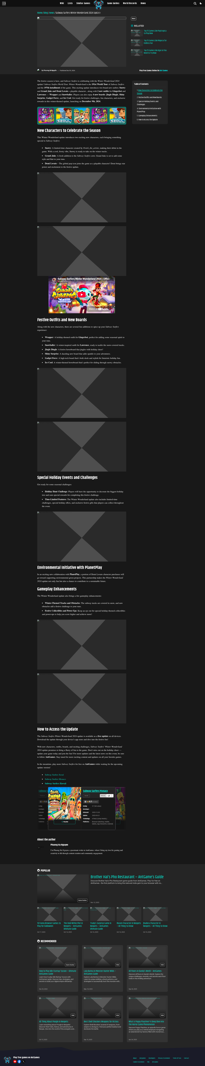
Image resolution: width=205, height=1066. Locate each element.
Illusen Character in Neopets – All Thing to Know (129, 924)
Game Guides (113, 3)
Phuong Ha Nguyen (59, 845)
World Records (130, 3)
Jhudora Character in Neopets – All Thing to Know (155, 924)
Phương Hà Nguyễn (50, 70)
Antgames (143, 1058)
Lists (70, 3)
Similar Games (83, 3)
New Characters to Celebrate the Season (150, 92)
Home (39, 13)
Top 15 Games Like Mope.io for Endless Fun (155, 42)
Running (87, 796)
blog (46, 13)
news (51, 13)
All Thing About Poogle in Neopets (53, 1021)
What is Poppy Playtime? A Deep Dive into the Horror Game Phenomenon (146, 1023)
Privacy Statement (164, 1058)
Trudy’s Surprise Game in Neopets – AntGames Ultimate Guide (100, 926)
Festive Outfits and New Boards (150, 97)
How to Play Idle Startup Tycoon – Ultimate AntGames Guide (57, 972)
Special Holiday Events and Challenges (147, 103)
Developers (152, 1058)
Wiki (62, 3)
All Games (155, 1062)
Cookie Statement (138, 1062)
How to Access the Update (148, 119)
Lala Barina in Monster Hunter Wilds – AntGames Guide (100, 972)
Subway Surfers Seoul (54, 774)
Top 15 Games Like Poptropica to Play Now (155, 32)
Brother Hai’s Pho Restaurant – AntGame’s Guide (127, 877)
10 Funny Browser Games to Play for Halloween (49, 924)
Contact (186, 1058)
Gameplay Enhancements (147, 115)
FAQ (148, 1062)
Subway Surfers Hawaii (95, 791)
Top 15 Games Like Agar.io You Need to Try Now (155, 52)
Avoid (41, 796)
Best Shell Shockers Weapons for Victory (101, 1021)
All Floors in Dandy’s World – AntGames (145, 971)
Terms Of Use (177, 1058)
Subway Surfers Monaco (55, 779)
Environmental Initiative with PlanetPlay (149, 110)
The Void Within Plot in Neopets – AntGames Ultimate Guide (73, 926)
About (135, 1058)
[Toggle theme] (201, 3)
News (143, 3)
